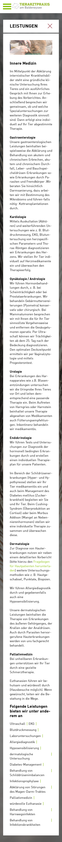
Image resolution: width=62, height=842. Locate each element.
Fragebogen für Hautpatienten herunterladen (31, 566)
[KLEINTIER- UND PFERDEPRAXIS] (31, 8)
